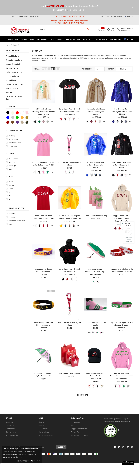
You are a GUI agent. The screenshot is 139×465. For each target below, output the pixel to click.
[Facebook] (114, 447)
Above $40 (13, 166)
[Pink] (27, 113)
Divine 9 (16, 45)
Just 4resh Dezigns (123, 421)
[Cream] (12, 113)
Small (11, 182)
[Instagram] (123, 447)
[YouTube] (131, 447)
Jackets (12, 214)
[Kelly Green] (47, 172)
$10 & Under (13, 159)
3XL (10, 199)
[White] (22, 113)
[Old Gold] (27, 117)
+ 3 (78, 119)
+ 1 (52, 121)
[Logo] (20, 30)
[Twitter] (118, 447)
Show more (82, 395)
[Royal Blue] (8, 117)
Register (130, 28)
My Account (125, 30)
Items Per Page (87, 69)
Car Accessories (15, 143)
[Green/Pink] (93, 281)
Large (11, 189)
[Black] (8, 113)
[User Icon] (118, 29)
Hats (10, 224)
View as (37, 69)
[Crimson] (8, 122)
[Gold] (22, 117)
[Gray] (12, 117)
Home (8, 45)
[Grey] (99, 174)
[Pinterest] (127, 447)
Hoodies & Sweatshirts (17, 221)
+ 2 (104, 175)
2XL (10, 196)
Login (123, 28)
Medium (12, 185)
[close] (132, 7)
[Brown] (12, 122)
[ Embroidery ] (59, 10)
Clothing (12, 136)
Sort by (111, 69)
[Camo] (27, 122)
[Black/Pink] (97, 281)
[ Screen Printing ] (78, 10)
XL (9, 192)
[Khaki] (22, 122)
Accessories (13, 139)
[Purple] (17, 122)
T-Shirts (12, 217)
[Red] (17, 113)
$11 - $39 (12, 162)
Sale (10, 169)
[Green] (17, 117)
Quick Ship (13, 146)
